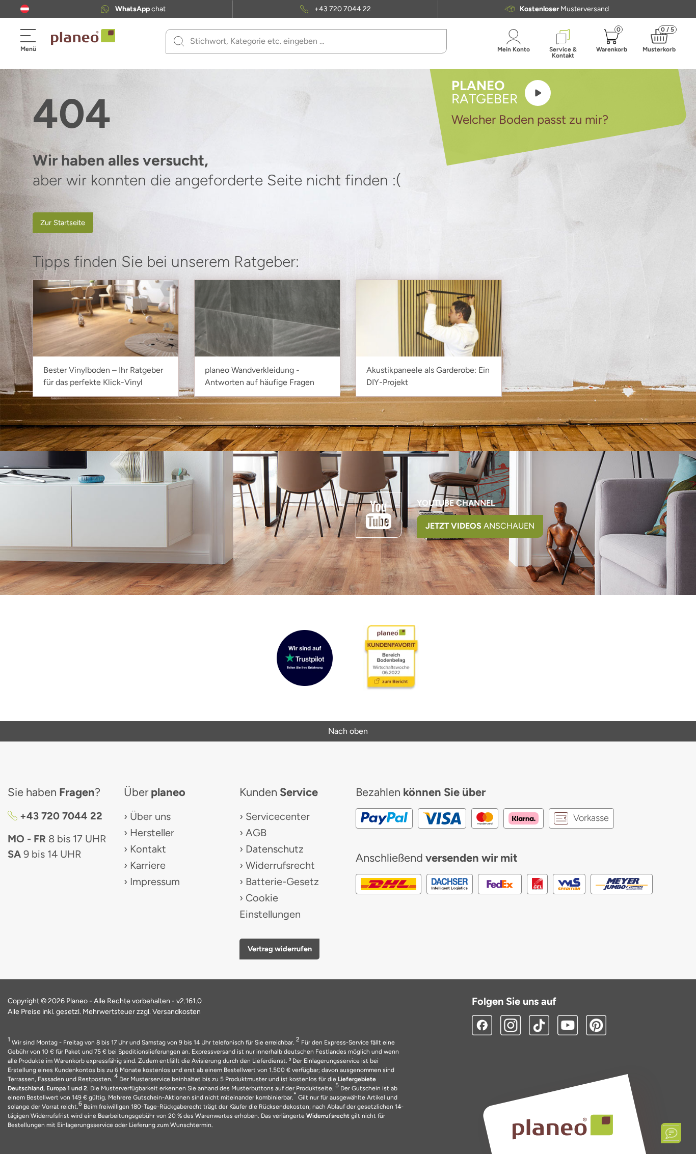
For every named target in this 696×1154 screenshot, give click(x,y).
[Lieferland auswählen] (24, 9)
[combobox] (312, 41)
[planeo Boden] (562, 1126)
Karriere (148, 865)
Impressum (155, 881)
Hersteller (152, 833)
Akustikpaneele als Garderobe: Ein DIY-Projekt (428, 376)
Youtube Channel (456, 503)
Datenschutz (275, 849)
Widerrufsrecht (280, 865)
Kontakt (148, 849)
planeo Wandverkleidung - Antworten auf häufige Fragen (259, 376)
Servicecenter (278, 816)
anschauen (479, 526)
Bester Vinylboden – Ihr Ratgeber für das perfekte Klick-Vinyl (103, 376)
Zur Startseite (62, 222)
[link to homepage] (83, 37)
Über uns (150, 816)
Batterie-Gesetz (282, 881)
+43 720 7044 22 (342, 9)
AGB (256, 833)
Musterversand (564, 9)
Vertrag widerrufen (280, 948)
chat (140, 9)
